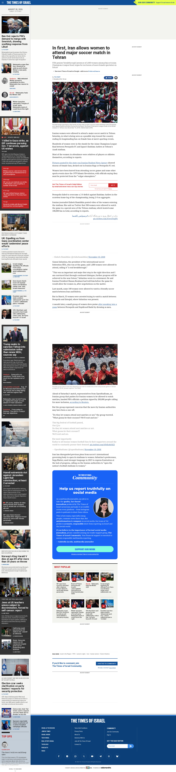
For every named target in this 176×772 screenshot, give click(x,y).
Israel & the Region (65, 654)
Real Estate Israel (47, 741)
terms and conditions (81, 728)
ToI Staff (57, 77)
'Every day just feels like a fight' (12, 599)
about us (77, 734)
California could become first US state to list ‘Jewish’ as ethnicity (20, 631)
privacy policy (79, 731)
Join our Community (146, 2)
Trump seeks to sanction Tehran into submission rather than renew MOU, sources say (14, 349)
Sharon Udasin (18, 636)
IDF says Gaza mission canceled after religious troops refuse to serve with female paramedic (63, 588)
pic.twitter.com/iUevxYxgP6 (105, 218)
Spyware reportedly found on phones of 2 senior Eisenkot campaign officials (20, 724)
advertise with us (80, 738)
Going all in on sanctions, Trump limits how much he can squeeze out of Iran (14, 377)
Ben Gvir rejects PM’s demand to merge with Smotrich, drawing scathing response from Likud (14, 41)
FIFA (74, 654)
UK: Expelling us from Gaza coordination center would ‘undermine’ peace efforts (15, 242)
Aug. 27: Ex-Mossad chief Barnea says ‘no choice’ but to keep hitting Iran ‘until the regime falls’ (15, 389)
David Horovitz (14, 97)
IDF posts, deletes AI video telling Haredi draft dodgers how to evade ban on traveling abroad (14, 505)
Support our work (85, 549)
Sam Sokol (13, 88)
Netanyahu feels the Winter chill (92, 585)
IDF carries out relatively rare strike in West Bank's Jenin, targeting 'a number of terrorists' (15, 183)
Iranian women (94, 654)
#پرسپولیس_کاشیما (80, 215)
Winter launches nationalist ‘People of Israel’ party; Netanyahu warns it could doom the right (77, 615)
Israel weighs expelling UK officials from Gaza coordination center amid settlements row (107, 588)
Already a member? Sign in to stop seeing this (85, 554)
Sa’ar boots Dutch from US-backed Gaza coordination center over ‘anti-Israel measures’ (20, 284)
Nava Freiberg (18, 275)
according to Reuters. (79, 402)
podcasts (44, 747)
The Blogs (44, 744)
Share (110, 77)
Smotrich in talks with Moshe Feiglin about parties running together (15, 205)
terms (110, 188)
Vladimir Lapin (6, 749)
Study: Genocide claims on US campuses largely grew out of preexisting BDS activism (19, 644)
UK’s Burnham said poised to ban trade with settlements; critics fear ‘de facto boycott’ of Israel (92, 615)
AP (4, 415)
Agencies (22, 357)
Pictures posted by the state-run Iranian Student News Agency (80, 162)
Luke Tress (6, 613)
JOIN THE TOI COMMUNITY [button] (106, 663)
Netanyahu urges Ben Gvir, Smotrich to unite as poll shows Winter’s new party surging (63, 614)
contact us (78, 744)
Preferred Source (94, 71)
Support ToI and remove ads (165, 2)
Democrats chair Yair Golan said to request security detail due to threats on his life (21, 711)
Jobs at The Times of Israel (83, 741)
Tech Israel (45, 738)
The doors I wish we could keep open (14, 753)
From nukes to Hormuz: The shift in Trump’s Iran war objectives (14, 411)
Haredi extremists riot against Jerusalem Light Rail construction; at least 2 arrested (15, 477)
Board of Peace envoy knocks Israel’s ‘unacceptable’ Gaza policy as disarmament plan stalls (77, 588)
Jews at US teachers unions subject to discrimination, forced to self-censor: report (15, 606)
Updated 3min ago (13, 137)
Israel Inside (45, 734)
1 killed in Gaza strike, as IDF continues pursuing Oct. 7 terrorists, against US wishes (15, 144)
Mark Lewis (6, 564)
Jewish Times (45, 731)
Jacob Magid (8, 357)
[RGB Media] (89, 768)
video (43, 751)
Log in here (112, 668)
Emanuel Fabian (17, 405)
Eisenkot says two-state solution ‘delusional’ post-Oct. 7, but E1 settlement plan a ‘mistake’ (107, 615)
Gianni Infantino (104, 654)
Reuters (17, 276)
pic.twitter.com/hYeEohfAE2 (102, 444)
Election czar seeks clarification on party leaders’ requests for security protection (13, 687)
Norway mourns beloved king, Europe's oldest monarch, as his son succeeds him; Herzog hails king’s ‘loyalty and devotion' (15, 570)
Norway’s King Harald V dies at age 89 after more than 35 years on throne (15, 559)
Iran (88, 654)
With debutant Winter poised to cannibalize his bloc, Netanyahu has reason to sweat (19, 82)
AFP (25, 405)
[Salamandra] (106, 767)
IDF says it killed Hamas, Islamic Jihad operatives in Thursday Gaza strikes (14, 194)
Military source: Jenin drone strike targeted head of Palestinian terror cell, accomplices (14, 172)
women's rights (81, 654)
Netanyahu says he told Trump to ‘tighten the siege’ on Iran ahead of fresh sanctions (14, 401)
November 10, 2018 (97, 257)
